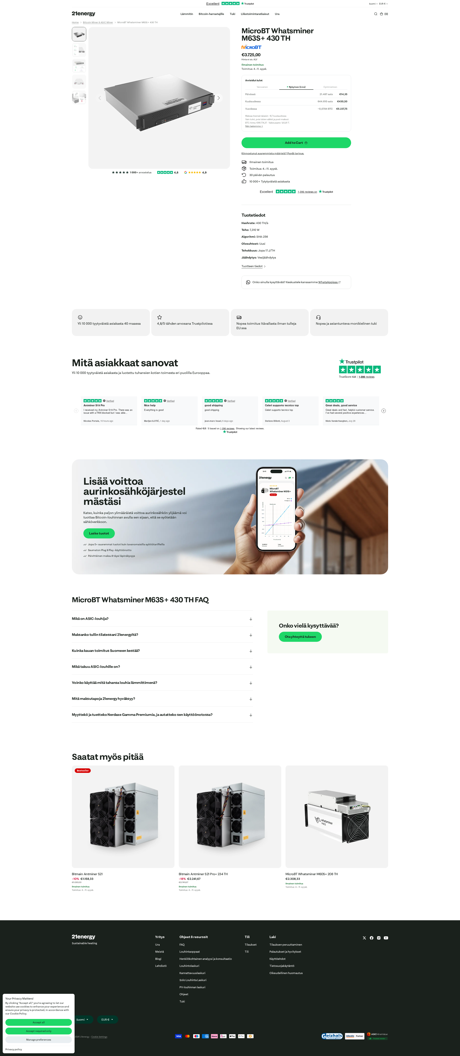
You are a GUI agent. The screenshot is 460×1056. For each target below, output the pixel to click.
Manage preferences (38, 1039)
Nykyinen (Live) (297, 87)
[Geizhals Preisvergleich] (332, 1036)
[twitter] (364, 938)
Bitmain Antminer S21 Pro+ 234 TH (203, 874)
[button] (384, 14)
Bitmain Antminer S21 (87, 874)
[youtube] (385, 938)
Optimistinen (330, 87)
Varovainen (262, 87)
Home (75, 22)
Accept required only (38, 1031)
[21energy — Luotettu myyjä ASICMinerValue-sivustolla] (377, 1036)
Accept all (39, 1022)
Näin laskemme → (254, 126)
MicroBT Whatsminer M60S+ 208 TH (312, 874)
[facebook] (371, 938)
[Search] (376, 14)
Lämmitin (187, 14)
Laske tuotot (99, 533)
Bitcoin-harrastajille (211, 14)
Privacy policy (13, 1049)
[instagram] (378, 938)
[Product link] (123, 816)
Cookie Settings (99, 1036)
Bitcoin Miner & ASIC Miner (98, 22)
